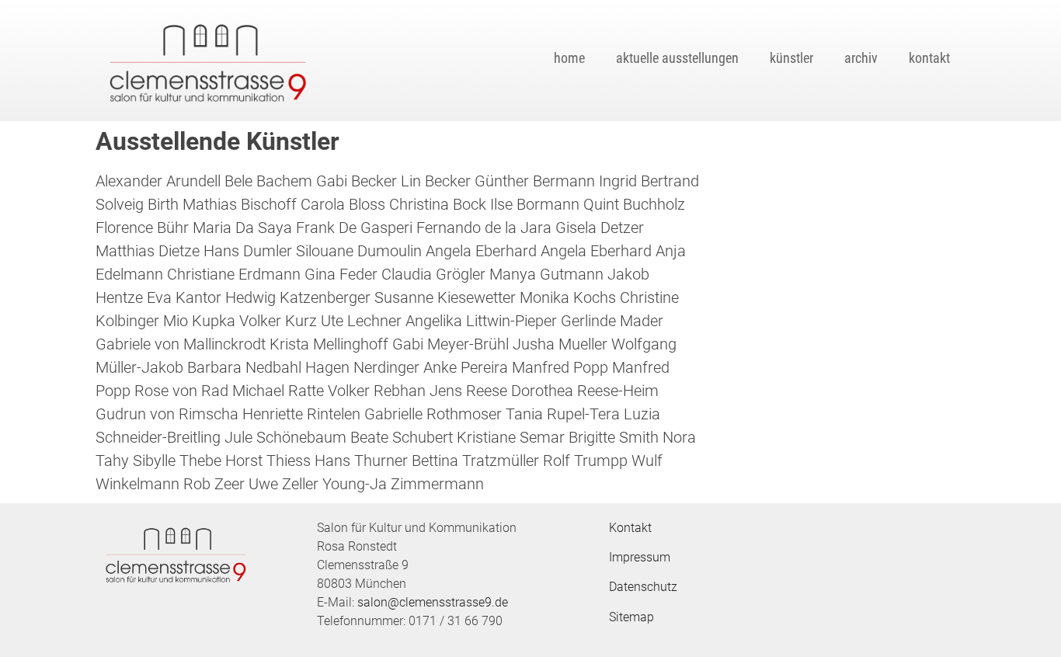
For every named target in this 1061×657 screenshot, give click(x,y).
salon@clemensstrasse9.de (432, 602)
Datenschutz (643, 586)
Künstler (791, 58)
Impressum (639, 557)
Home (569, 58)
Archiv (861, 58)
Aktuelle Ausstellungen (677, 58)
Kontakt (929, 58)
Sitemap (631, 617)
